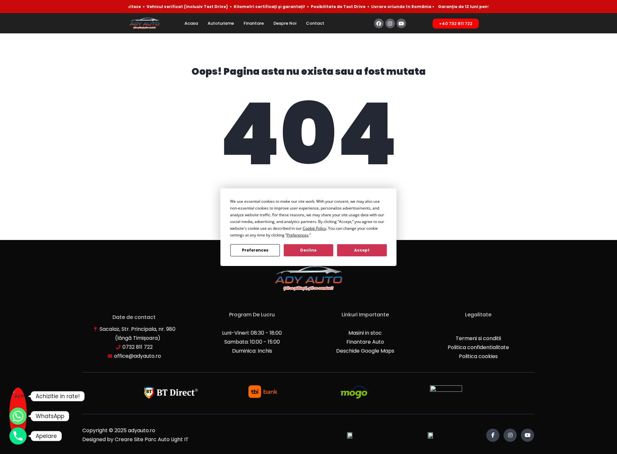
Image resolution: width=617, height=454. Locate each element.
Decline (308, 250)
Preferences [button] (297, 235)
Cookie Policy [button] (314, 228)
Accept (362, 250)
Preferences (255, 250)
